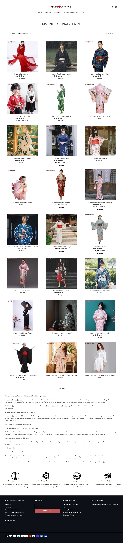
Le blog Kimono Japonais (71, 510)
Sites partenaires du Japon (72, 512)
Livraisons (8, 507)
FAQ (64, 507)
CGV (6, 518)
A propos (8, 505)
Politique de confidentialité (14, 515)
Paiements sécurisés (11, 510)
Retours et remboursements (14, 512)
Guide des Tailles (68, 515)
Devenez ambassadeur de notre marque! (104, 505)
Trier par (12, 33)
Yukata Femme (19, 444)
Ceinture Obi (10, 448)
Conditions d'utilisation (70, 505)
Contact (8, 523)
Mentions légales (10, 520)
